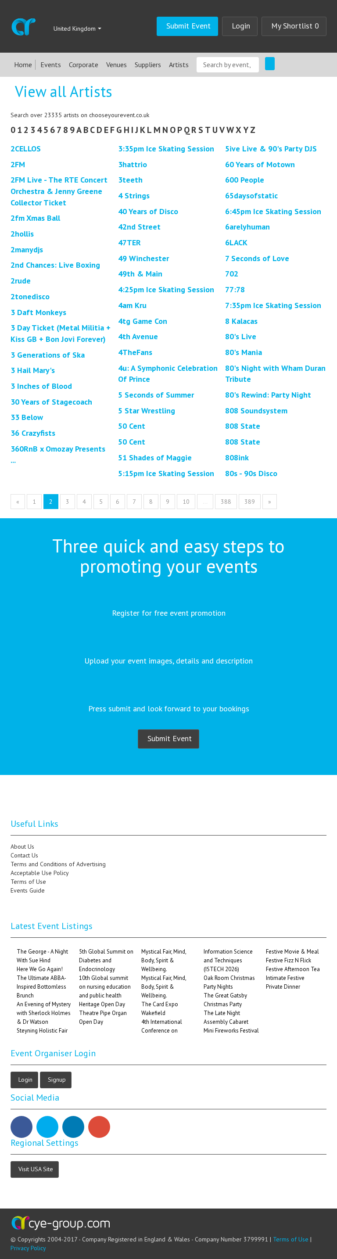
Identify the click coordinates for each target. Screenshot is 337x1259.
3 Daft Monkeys (38, 312)
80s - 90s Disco (251, 473)
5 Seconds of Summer (156, 395)
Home (23, 64)
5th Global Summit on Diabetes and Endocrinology (106, 960)
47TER (129, 242)
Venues (116, 64)
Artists (179, 64)
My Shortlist (295, 26)
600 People (244, 180)
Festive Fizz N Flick (288, 960)
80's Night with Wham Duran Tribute (275, 373)
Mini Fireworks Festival (231, 1030)
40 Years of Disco (148, 211)
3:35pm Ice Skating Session (166, 148)
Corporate (83, 64)
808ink (237, 457)
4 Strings (134, 195)
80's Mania (243, 352)
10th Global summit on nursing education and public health (105, 986)
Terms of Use (290, 1239)
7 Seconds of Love (257, 258)
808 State (242, 426)
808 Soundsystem (256, 410)
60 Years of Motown (260, 164)
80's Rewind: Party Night (268, 395)
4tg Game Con (142, 321)
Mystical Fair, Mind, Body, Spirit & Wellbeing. (163, 960)
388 (226, 502)
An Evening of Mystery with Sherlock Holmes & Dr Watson (44, 1013)
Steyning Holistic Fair (42, 1030)
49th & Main (140, 274)
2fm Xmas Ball (35, 218)
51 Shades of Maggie (155, 457)
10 (186, 502)
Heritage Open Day (102, 1004)
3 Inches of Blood (41, 386)
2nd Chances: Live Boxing (55, 265)
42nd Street (139, 227)
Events (50, 64)
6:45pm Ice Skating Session (273, 211)
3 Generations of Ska (48, 355)
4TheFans (135, 352)
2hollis (22, 234)
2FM (18, 164)
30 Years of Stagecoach (51, 402)
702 (231, 274)
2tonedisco (30, 296)
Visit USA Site (35, 1169)
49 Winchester (143, 258)
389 (249, 502)
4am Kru (132, 305)
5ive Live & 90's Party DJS (271, 148)
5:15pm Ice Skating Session (166, 473)
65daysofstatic (251, 195)
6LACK (236, 242)
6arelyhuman (247, 227)
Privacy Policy (28, 1248)
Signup (57, 1079)
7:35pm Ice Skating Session (273, 305)
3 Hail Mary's (33, 370)
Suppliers (148, 64)
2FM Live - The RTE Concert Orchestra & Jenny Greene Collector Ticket (59, 191)
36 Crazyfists (33, 433)
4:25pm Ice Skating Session (166, 289)
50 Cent (131, 426)
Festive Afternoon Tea (293, 969)
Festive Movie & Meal (292, 951)
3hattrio (132, 164)
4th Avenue (138, 336)
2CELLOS (26, 148)
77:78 (235, 289)
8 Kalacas (241, 321)
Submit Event (188, 26)
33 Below (27, 417)
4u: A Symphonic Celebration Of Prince (168, 373)
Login (241, 26)
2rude (21, 281)
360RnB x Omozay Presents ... (58, 454)
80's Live (240, 336)
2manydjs (27, 249)
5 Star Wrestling (146, 410)
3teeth (130, 180)
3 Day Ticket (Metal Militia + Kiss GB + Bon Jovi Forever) (61, 333)
